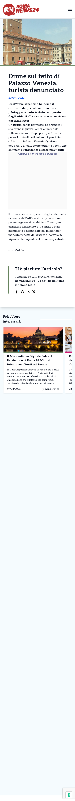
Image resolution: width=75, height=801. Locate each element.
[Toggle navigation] (70, 9)
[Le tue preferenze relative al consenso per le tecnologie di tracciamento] (69, 795)
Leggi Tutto (52, 388)
